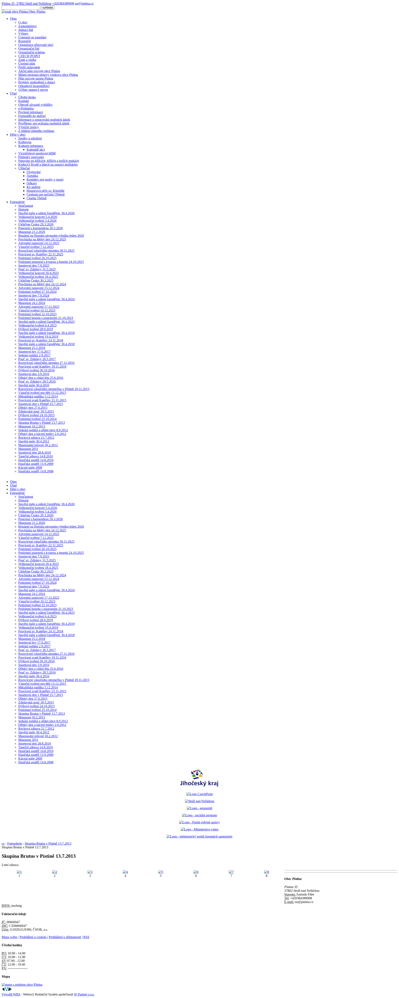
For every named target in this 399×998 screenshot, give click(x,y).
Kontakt (23, 101)
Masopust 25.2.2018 (31, 348)
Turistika (32, 175)
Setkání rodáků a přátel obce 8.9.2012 (43, 430)
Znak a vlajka (27, 60)
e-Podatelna (26, 108)
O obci (22, 22)
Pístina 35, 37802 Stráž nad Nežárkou (26, 3)
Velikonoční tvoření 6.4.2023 (37, 325)
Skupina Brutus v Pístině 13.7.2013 (41, 422)
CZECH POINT (29, 56)
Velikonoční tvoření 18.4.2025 (38, 276)
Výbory (23, 33)
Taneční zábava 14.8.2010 (35, 456)
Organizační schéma (31, 52)
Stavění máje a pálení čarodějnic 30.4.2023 (46, 321)
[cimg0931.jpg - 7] (231, 872)
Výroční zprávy (28, 127)
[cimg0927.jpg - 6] (195, 872)
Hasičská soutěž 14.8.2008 (35, 471)
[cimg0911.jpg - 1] (19, 872)
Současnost (25, 205)
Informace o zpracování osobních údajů (44, 119)
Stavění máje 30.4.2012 (33, 441)
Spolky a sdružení (30, 138)
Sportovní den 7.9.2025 (33, 265)
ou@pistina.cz (84, 3)
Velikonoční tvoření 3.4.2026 (37, 220)
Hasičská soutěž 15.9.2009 (35, 464)
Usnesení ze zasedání (32, 37)
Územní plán (26, 63)
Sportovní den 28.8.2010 (34, 452)
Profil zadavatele (29, 67)
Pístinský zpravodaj (31, 157)
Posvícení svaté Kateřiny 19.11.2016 (42, 366)
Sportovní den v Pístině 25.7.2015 (40, 404)
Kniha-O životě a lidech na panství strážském (48, 164)
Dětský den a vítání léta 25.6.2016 (40, 377)
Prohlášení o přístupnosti (65, 937)
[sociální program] (199, 815)
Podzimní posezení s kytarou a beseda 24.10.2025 (51, 262)
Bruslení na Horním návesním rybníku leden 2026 (51, 235)
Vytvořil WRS (11, 994)
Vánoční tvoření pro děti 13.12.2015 (42, 392)
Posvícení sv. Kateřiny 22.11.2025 (40, 254)
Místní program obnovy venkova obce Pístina (48, 74)
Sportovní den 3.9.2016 (33, 374)
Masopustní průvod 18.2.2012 (38, 445)
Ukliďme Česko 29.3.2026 (35, 224)
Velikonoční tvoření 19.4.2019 (38, 336)
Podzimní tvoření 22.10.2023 (37, 314)
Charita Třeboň (37, 198)
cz (3, 843)
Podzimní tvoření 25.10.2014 (37, 419)
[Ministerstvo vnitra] (199, 829)
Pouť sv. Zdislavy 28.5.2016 (37, 381)
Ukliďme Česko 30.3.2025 (35, 280)
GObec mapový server (33, 89)
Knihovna (24, 142)
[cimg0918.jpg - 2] (54, 872)
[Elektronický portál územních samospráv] (200, 836)
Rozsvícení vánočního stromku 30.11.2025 (46, 250)
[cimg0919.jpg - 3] (89, 872)
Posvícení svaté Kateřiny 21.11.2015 (42, 400)
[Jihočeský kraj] (199, 787)
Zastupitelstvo (27, 26)
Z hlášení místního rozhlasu (36, 131)
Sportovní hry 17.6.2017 (34, 351)
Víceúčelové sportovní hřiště (37, 153)
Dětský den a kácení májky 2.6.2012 (42, 434)
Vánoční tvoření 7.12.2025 (36, 247)
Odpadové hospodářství (33, 86)
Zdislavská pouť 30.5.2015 (36, 411)
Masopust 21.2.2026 (31, 232)
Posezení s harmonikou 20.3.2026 (40, 228)
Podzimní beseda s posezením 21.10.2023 (45, 318)
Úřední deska (27, 97)
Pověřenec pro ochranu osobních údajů (43, 123)
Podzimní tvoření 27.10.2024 (37, 291)
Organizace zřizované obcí (35, 45)
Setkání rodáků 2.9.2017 (34, 355)
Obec (13, 18)
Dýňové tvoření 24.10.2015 (36, 415)
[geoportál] (199, 808)
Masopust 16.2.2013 (31, 426)
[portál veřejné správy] (199, 822)
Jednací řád (25, 30)
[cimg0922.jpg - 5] (160, 872)
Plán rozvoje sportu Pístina (35, 78)
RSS (86, 937)
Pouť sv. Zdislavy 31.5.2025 (37, 269)
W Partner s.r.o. (84, 994)
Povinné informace (30, 112)
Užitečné (24, 168)
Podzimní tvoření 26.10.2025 (37, 258)
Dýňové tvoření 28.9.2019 (35, 329)
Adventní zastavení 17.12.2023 (38, 306)
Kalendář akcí (36, 149)
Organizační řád (28, 48)
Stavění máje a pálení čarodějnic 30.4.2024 (46, 299)
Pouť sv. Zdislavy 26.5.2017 (37, 359)
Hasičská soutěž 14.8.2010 (35, 460)
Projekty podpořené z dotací (36, 82)
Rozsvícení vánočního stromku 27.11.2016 (46, 363)
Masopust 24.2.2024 (31, 303)
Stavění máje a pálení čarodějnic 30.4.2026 (46, 213)
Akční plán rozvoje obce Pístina (39, 71)
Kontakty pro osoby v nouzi (45, 179)
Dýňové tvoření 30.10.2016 (36, 370)
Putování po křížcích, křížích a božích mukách (48, 161)
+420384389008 (63, 3)
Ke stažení (33, 187)
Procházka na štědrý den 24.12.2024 (42, 284)
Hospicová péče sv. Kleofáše (45, 190)
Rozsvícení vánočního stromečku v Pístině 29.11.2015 (53, 389)
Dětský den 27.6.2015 (32, 407)
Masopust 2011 (28, 449)
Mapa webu (9, 937)
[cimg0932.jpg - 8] (266, 872)
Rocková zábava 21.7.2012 (36, 437)
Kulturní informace (30, 146)
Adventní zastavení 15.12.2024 (38, 288)
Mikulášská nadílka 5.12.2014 (38, 396)
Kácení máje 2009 (30, 467)
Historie (23, 209)
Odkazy (32, 183)
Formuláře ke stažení (32, 116)
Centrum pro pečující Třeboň (46, 194)
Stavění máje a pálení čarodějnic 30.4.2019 (46, 333)
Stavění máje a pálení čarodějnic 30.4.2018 (46, 344)
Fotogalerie (17, 202)
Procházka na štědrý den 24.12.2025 (42, 239)
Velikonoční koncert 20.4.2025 (38, 273)
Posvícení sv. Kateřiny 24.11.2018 (40, 340)
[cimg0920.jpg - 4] (125, 872)
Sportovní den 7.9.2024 (33, 295)
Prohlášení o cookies (33, 937)
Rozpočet (24, 41)
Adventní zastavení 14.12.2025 (38, 243)
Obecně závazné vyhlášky (35, 104)
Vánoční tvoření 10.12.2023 (36, 310)
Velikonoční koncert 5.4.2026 (37, 217)
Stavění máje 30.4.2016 (33, 385)
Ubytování (34, 172)
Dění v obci (17, 134)
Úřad (13, 93)
